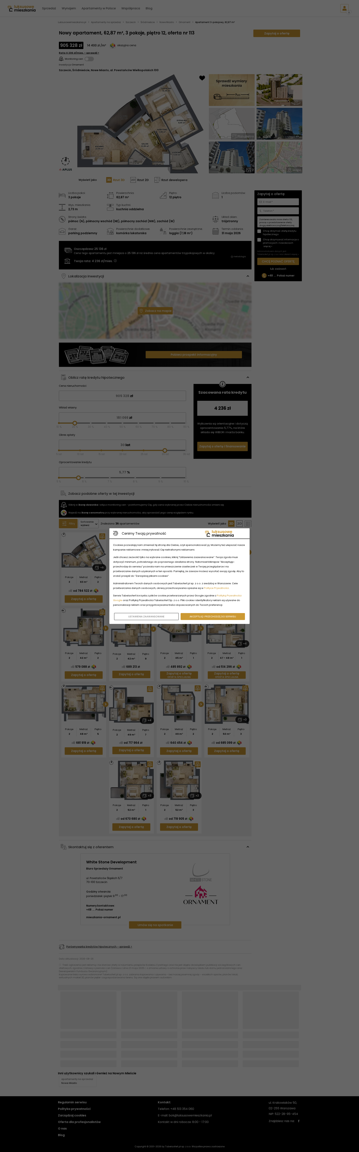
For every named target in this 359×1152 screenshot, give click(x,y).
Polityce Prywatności (216, 588)
